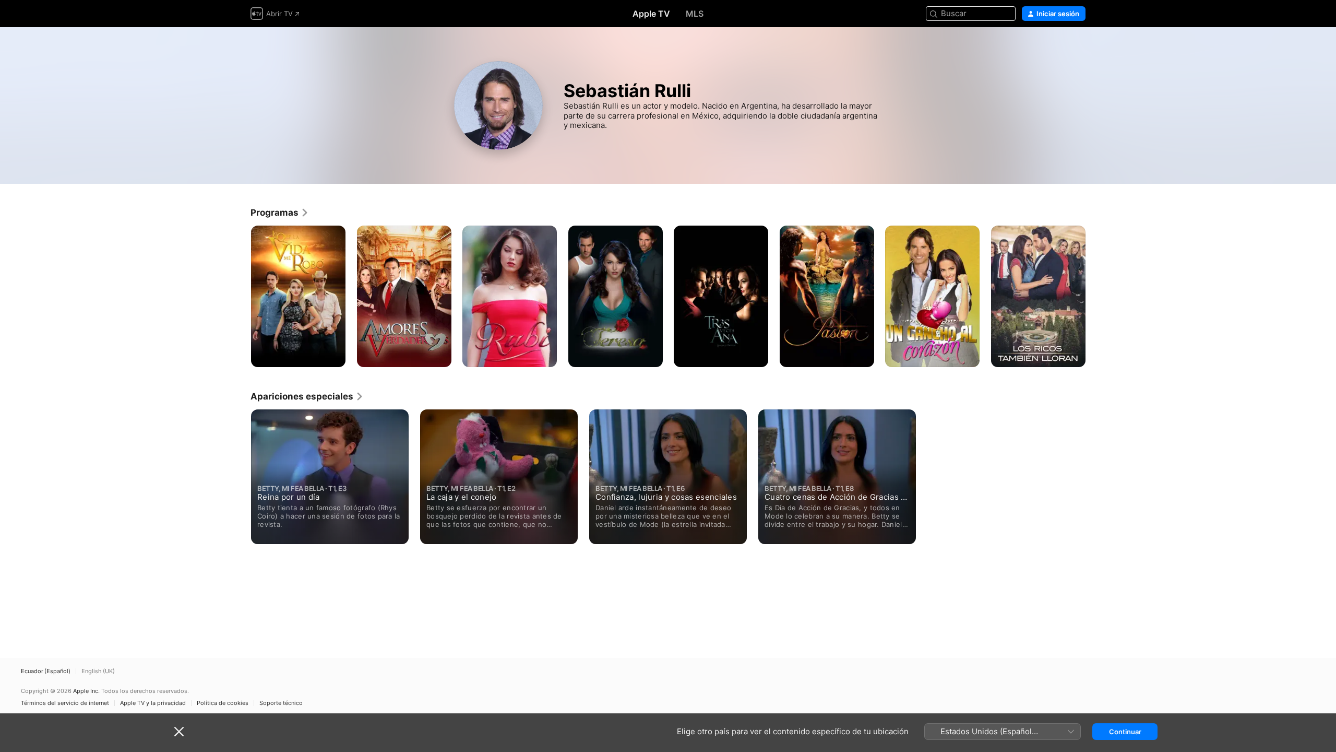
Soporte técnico (281, 703)
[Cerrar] (179, 731)
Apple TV (651, 13)
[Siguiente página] (1096, 296)
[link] (279, 212)
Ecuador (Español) (45, 671)
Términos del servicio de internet (65, 703)
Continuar (1125, 731)
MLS (694, 13)
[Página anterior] (240, 296)
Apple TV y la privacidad (153, 703)
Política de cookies (222, 703)
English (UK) (98, 671)
